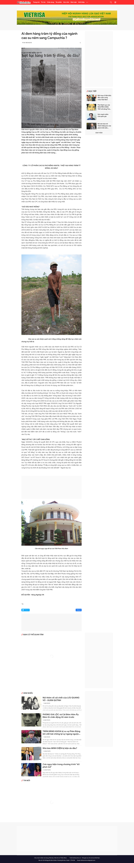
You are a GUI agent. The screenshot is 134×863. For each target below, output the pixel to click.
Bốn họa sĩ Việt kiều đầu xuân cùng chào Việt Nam (104, 98)
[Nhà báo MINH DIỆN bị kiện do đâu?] (31, 753)
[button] (111, 2)
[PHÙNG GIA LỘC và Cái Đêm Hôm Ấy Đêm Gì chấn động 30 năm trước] (31, 719)
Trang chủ (36, 2)
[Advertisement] (51, 487)
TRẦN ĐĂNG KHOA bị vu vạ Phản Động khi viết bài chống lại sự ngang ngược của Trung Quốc (61, 732)
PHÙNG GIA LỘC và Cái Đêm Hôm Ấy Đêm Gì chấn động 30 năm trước (61, 715)
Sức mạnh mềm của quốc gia (103, 115)
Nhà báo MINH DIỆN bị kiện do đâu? (60, 748)
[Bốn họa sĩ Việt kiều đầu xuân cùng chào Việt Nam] (91, 98)
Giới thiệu (81, 2)
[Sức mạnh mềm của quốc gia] (91, 116)
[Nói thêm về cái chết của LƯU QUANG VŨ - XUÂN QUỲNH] (31, 703)
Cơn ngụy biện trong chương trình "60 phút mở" (61, 765)
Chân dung (50, 2)
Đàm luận (74, 2)
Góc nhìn (66, 2)
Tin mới (26, 780)
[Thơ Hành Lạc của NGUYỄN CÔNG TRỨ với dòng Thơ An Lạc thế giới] (91, 107)
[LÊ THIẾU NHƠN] (24, 2)
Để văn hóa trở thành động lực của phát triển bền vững (104, 126)
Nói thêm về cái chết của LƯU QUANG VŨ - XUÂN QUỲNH (61, 699)
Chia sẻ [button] (26, 610)
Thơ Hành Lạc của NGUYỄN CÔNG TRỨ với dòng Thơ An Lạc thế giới (104, 107)
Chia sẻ (79, 610)
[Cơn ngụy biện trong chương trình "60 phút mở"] (31, 769)
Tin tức (43, 2)
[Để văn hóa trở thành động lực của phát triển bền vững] (91, 126)
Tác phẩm (59, 2)
